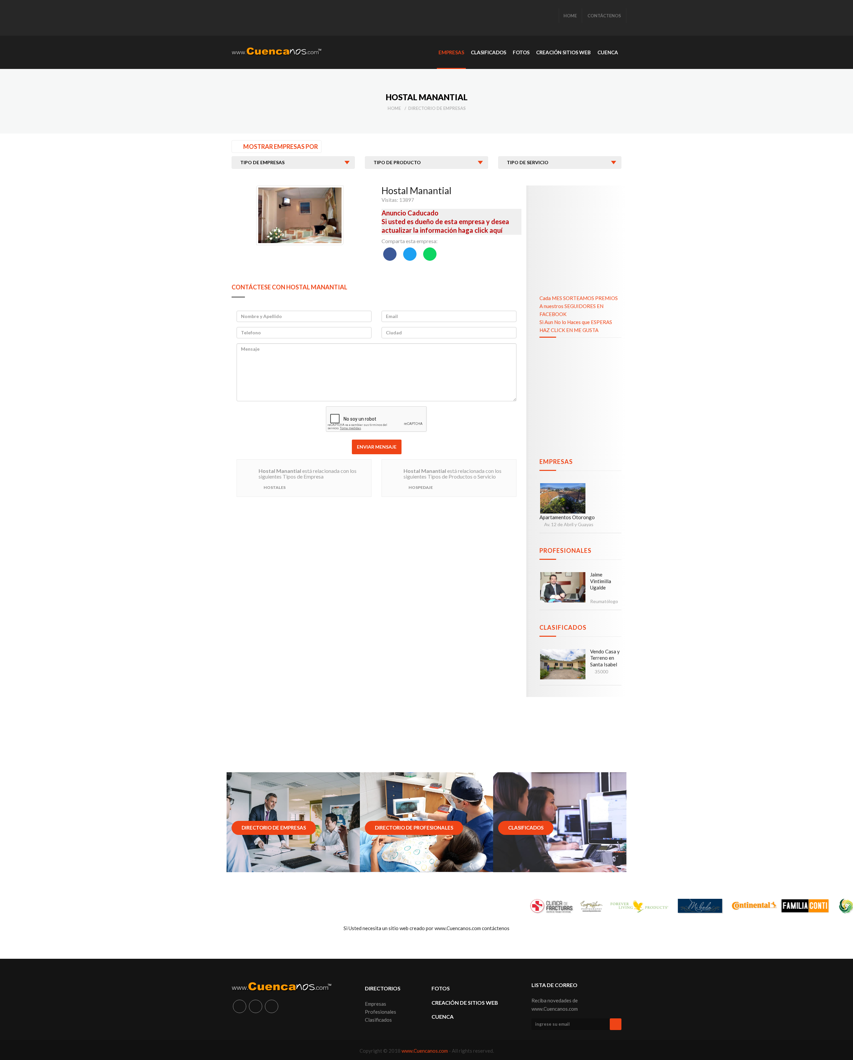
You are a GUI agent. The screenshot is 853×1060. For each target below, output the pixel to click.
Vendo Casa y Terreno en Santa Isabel (605, 657)
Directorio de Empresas (437, 108)
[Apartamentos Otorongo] (562, 498)
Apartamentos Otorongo (567, 517)
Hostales (275, 487)
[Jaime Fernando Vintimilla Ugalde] (562, 587)
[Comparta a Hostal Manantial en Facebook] (390, 254)
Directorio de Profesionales (414, 828)
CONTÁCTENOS (604, 15)
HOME (570, 15)
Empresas (556, 461)
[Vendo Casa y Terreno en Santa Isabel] (562, 664)
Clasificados (562, 627)
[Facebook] (239, 1006)
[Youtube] (271, 1006)
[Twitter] (255, 1006)
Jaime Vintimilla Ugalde (600, 580)
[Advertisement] (353, 18)
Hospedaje (421, 487)
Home (394, 108)
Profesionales (565, 550)
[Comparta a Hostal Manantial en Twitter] (410, 254)
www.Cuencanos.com (425, 1051)
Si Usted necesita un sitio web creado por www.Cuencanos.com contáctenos (426, 928)
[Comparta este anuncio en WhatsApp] (429, 254)
